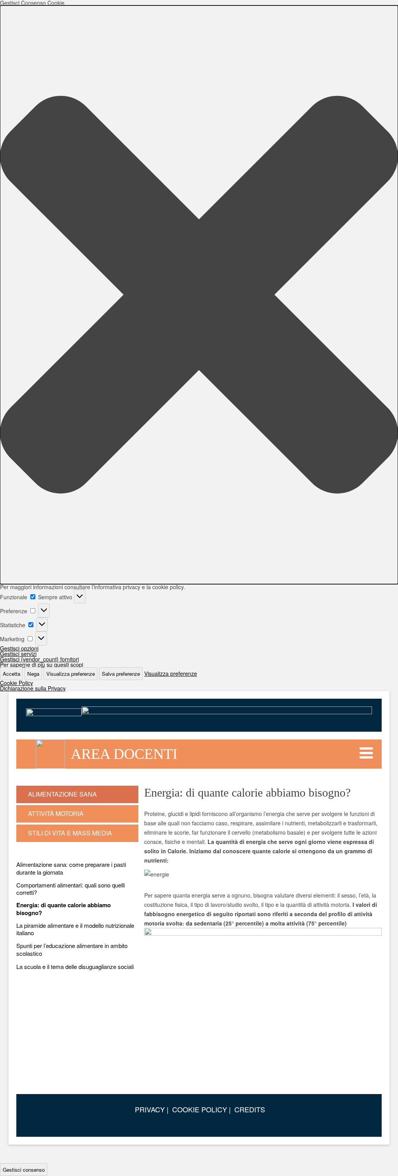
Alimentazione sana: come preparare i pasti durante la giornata (71, 868)
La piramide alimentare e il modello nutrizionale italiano (75, 929)
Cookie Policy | (201, 1109)
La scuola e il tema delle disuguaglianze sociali (75, 967)
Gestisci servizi (18, 654)
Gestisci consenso (24, 1169)
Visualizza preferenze (70, 673)
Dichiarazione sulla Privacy (33, 688)
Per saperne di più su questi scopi (41, 664)
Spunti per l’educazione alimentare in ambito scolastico (71, 949)
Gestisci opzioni (19, 648)
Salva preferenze (121, 673)
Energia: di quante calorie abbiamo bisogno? (63, 909)
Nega (33, 673)
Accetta (11, 673)
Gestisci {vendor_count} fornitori (39, 659)
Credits (249, 1109)
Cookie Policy (16, 683)
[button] (199, 294)
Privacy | (152, 1109)
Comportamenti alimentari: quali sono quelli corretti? (70, 888)
